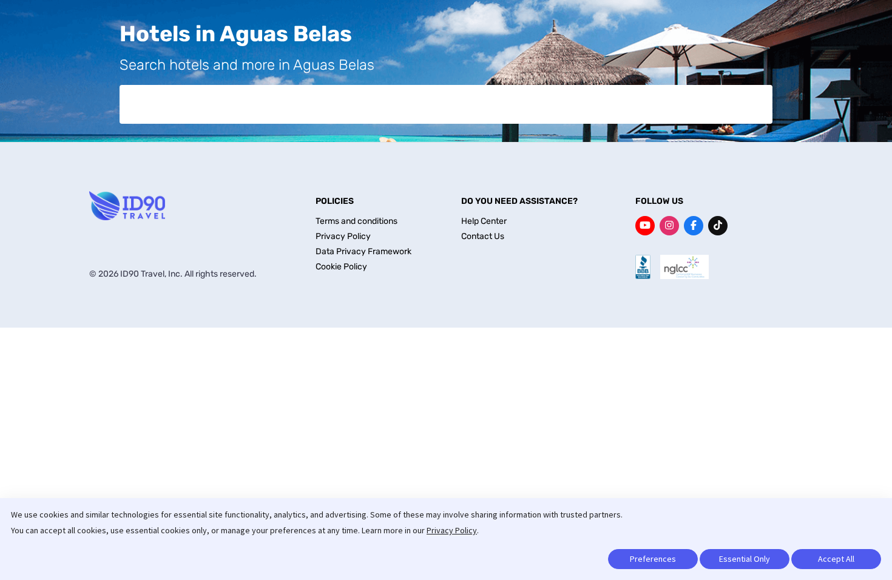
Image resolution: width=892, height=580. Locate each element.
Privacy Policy (452, 530)
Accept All (836, 558)
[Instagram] (669, 225)
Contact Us (482, 236)
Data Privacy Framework (363, 251)
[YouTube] (645, 225)
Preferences (653, 558)
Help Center (484, 221)
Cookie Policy (341, 266)
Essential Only (744, 558)
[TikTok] (718, 225)
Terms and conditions (356, 221)
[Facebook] (693, 225)
